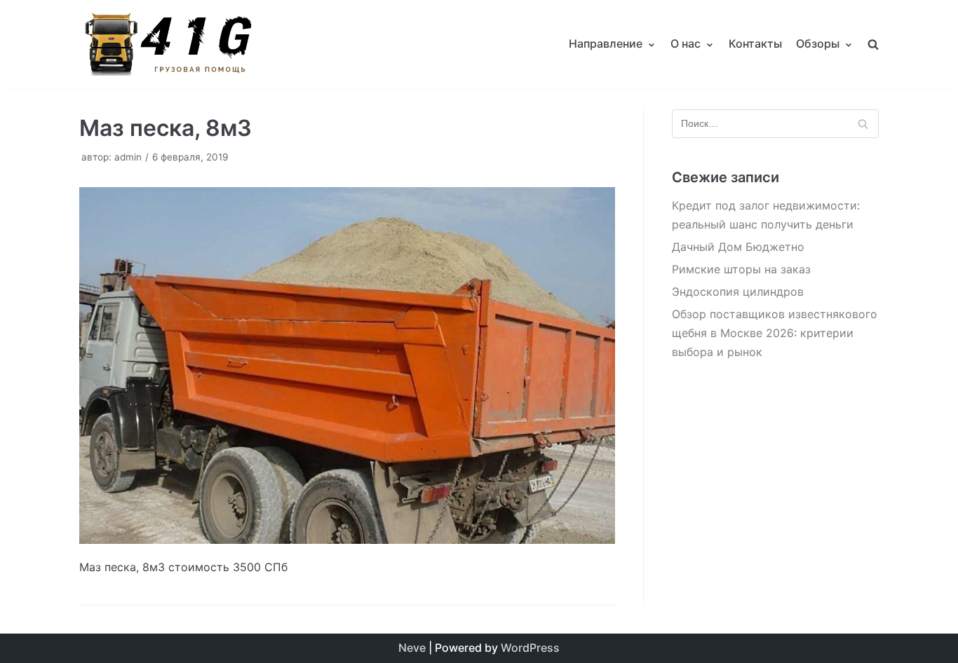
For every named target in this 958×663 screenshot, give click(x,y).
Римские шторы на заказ (741, 269)
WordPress (530, 648)
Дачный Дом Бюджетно (738, 247)
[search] (873, 44)
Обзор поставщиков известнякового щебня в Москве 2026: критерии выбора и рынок (774, 333)
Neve (412, 648)
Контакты (755, 43)
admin (128, 157)
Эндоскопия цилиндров (738, 292)
